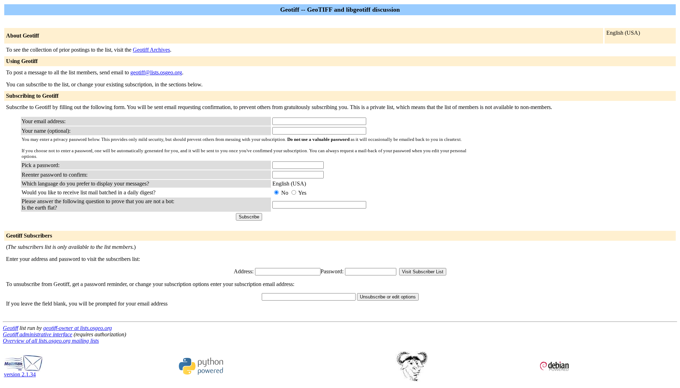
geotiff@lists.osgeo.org (156, 72)
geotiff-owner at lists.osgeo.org (77, 328)
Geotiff (10, 328)
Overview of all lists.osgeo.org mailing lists (51, 341)
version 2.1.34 (20, 374)
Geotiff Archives (151, 50)
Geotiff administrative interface (37, 334)
